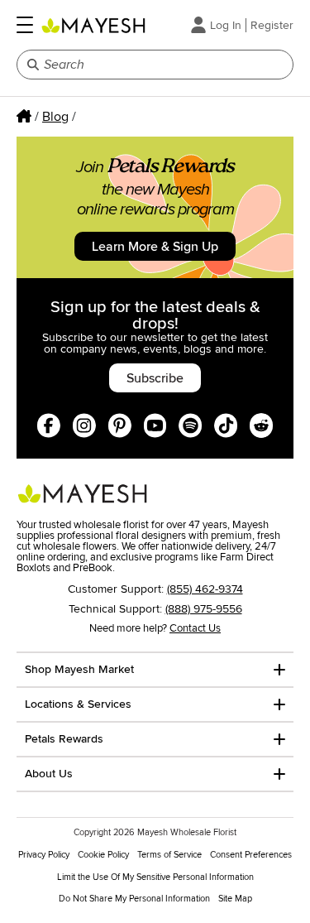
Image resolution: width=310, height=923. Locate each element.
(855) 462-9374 (205, 589)
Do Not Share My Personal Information (134, 898)
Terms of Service (169, 854)
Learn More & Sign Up (155, 246)
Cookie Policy (103, 854)
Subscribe (155, 378)
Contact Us (195, 628)
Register (271, 25)
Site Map (235, 898)
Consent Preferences (251, 854)
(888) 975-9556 (203, 609)
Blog (55, 116)
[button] (25, 25)
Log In (225, 25)
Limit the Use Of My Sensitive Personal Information (155, 877)
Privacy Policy (43, 854)
